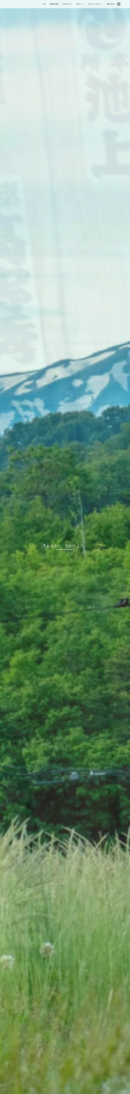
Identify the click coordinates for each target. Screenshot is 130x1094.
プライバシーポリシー (95, 4)
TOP (44, 4)
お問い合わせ (110, 4)
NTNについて (67, 4)
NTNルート (79, 4)
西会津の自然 (54, 4)
